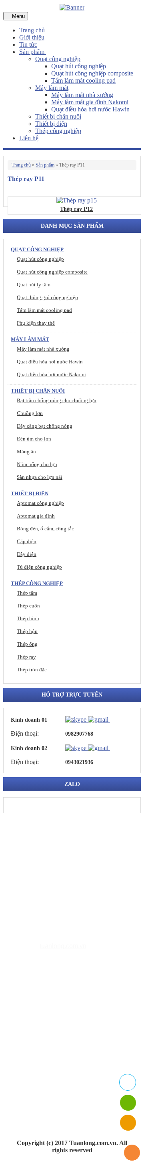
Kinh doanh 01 (29, 720)
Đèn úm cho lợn (34, 439)
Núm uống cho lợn (37, 464)
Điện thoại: (25, 733)
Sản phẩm (32, 51)
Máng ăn (26, 451)
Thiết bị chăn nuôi (58, 116)
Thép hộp (27, 631)
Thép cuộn (28, 606)
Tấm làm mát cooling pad (83, 80)
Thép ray (26, 657)
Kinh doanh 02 (29, 748)
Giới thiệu (31, 37)
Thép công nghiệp (58, 130)
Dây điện (26, 554)
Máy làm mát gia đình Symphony (78, 1022)
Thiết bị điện (51, 123)
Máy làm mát (51, 87)
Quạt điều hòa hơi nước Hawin (90, 109)
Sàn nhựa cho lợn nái (39, 477)
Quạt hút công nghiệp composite (92, 73)
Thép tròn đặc (32, 670)
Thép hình (28, 618)
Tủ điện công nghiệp (39, 567)
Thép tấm (27, 593)
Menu (17, 16)
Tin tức (28, 44)
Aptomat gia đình (36, 516)
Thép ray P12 (76, 209)
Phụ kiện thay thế (36, 323)
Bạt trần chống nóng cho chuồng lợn (56, 400)
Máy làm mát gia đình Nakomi (89, 102)
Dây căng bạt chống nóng (44, 426)
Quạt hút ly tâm (33, 285)
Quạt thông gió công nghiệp (47, 297)
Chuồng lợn (30, 413)
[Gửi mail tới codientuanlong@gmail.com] (115, 719)
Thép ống (27, 644)
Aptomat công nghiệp (40, 503)
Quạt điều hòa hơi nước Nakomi (51, 374)
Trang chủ (32, 30)
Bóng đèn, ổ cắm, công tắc (45, 529)
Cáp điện (26, 541)
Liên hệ (28, 138)
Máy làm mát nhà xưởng (82, 94)
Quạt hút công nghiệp (78, 66)
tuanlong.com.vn (63, 946)
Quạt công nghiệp (57, 59)
